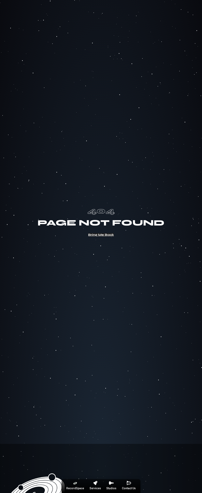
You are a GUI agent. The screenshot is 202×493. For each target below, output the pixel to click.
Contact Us (129, 488)
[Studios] (111, 483)
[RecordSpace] (75, 483)
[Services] (95, 483)
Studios (111, 488)
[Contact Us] (129, 483)
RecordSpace (75, 488)
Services (95, 488)
